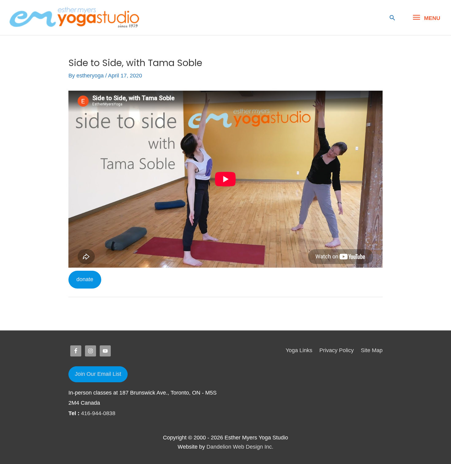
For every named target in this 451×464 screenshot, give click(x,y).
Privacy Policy (336, 350)
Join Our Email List (98, 374)
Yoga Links (299, 350)
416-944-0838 (98, 413)
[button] (392, 17)
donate (84, 279)
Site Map (372, 350)
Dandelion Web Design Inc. (239, 447)
